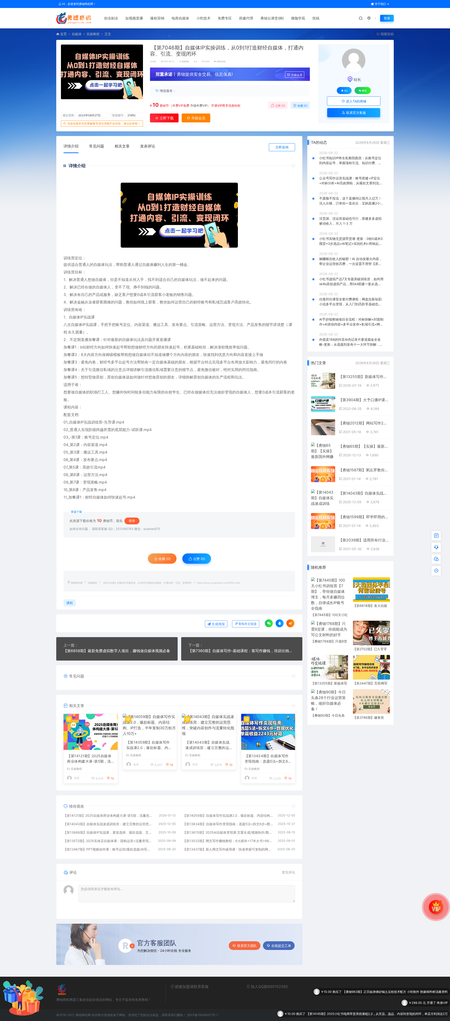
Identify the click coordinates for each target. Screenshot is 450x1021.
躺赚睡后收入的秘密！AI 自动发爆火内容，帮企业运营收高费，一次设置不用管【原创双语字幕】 (350, 261)
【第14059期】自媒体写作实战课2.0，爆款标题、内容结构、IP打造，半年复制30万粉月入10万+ (149, 745)
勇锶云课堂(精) (272, 18)
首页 (63, 34)
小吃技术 (203, 18)
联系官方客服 (355, 113)
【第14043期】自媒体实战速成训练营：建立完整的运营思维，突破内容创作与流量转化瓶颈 (207, 745)
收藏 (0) (302, 105)
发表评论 (147, 146)
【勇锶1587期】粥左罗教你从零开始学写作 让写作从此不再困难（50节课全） (364, 470)
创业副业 (111, 18)
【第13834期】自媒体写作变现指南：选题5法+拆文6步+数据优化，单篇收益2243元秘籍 (268, 759)
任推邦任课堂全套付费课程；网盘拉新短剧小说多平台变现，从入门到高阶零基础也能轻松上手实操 (350, 301)
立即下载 (166, 118)
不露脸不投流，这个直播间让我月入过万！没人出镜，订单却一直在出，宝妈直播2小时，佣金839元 (350, 201)
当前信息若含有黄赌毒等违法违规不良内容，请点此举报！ (103, 123)
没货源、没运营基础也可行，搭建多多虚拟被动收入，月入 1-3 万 (350, 220)
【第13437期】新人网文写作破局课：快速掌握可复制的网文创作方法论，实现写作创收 (228, 849)
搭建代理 (246, 18)
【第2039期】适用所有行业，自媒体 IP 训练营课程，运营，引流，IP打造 (364, 540)
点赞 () (279, 105)
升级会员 (296, 75)
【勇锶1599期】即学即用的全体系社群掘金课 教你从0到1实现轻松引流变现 (364, 516)
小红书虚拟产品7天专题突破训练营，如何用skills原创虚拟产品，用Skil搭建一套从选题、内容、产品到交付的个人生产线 (351, 281)
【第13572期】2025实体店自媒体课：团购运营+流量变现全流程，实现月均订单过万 (108, 841)
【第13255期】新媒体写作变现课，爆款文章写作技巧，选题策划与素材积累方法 (364, 376)
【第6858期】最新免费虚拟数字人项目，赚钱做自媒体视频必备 (116, 650)
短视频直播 (134, 18)
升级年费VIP (198, 105)
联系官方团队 (247, 946)
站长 (154, 61)
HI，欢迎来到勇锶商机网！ (78, 4)
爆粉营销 (157, 18)
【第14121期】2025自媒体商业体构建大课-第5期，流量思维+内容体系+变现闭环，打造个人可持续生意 (89, 759)
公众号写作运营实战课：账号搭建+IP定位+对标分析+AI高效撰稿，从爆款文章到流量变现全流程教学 (350, 180)
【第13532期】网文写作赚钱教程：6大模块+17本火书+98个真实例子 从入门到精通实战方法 (228, 841)
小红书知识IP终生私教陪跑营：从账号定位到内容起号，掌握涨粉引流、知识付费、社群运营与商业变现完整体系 (350, 160)
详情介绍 (71, 146)
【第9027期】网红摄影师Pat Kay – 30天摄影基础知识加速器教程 (403, 1014)
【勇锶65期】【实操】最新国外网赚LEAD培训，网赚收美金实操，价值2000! (364, 446)
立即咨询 (282, 147)
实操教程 (93, 34)
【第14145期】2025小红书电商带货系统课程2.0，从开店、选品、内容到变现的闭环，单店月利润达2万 (377, 1003)
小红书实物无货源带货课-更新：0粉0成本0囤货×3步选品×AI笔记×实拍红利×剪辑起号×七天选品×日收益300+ (351, 241)
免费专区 (225, 18)
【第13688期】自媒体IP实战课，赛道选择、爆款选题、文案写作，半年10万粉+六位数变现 (108, 832)
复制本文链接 (247, 624)
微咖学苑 (298, 18)
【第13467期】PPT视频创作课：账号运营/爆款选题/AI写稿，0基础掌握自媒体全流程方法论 (108, 849)
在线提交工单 (281, 946)
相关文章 (122, 146)
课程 (69, 603)
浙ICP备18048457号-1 (202, 1015)
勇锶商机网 (76, 583)
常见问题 (96, 146)
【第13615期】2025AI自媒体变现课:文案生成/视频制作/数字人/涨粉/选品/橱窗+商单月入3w (228, 832)
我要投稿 (387, 34)
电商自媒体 (180, 18)
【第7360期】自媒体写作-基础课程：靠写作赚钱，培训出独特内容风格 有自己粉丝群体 (242, 650)
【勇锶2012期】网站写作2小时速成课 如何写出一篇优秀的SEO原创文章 (364, 423)
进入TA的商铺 (355, 101)
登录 (387, 18)
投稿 (315, 18)
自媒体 (77, 34)
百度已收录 (221, 61)
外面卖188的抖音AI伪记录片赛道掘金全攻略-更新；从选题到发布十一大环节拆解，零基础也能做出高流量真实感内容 (351, 342)
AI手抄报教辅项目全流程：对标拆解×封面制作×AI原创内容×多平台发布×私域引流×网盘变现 (351, 322)
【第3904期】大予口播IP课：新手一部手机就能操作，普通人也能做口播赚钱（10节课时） (364, 399)
